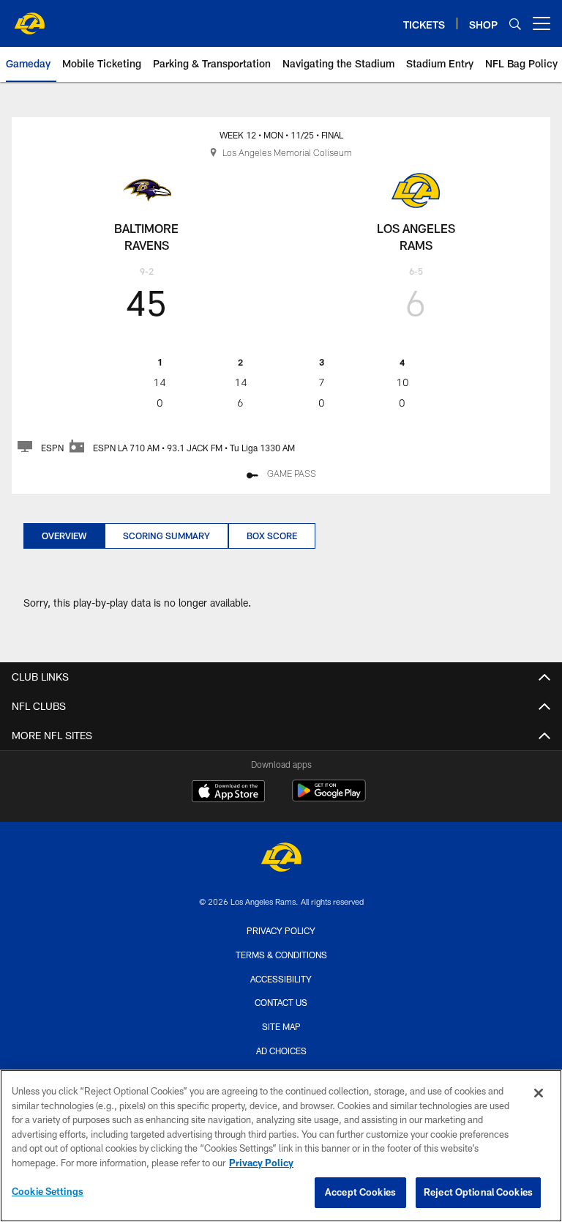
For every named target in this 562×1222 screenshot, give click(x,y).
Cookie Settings (47, 1191)
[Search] (515, 24)
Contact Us (281, 1002)
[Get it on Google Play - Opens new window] (329, 798)
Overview (64, 535)
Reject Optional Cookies (478, 1192)
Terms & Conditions (281, 954)
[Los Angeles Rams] (281, 859)
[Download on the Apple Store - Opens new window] (228, 792)
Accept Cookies (360, 1192)
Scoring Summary (166, 535)
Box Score (272, 535)
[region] (281, 1146)
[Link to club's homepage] (29, 17)
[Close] (538, 1093)
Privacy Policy (281, 930)
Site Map (281, 1026)
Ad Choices (281, 1050)
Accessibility (281, 979)
